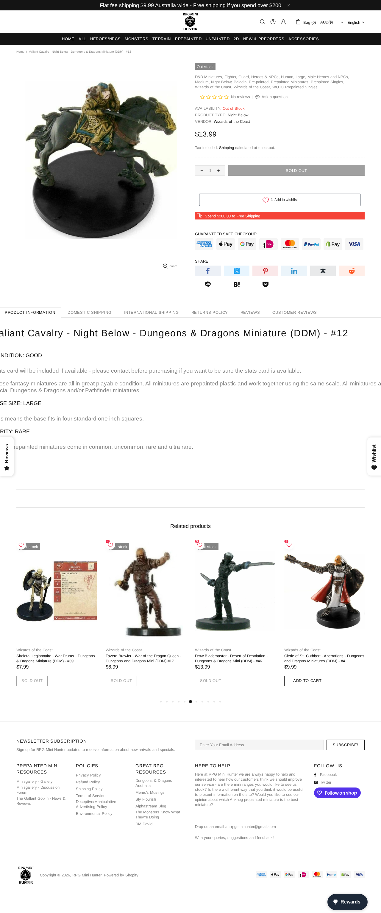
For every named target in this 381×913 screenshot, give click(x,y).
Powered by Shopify (121, 875)
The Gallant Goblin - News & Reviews (40, 801)
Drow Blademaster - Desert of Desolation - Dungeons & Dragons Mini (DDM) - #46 (231, 658)
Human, (287, 77)
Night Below (238, 115)
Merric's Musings (150, 792)
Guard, (244, 77)
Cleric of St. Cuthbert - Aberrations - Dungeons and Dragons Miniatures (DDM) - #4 (324, 658)
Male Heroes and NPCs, (328, 77)
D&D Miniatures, (209, 77)
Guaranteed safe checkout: (226, 234)
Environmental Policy (94, 813)
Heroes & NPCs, (265, 77)
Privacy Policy (88, 775)
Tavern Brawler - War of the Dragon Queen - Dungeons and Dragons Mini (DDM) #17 (143, 658)
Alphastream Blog (150, 806)
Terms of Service (90, 795)
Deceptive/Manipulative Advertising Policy (96, 804)
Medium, (202, 82)
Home (20, 51)
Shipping (226, 147)
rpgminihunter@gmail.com (253, 826)
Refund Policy (88, 782)
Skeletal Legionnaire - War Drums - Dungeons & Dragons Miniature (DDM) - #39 (55, 658)
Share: (202, 261)
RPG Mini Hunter (190, 21)
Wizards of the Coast (232, 121)
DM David (143, 824)
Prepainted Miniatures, (290, 82)
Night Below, (221, 82)
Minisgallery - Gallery (34, 781)
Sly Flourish (145, 799)
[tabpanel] (56, 619)
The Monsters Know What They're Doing (157, 814)
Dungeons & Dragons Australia (153, 783)
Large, (301, 77)
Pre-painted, (259, 82)
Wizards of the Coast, (213, 87)
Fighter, (230, 77)
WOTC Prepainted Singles (295, 87)
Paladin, (241, 82)
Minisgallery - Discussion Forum (38, 790)
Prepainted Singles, (327, 82)
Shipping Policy (89, 789)
